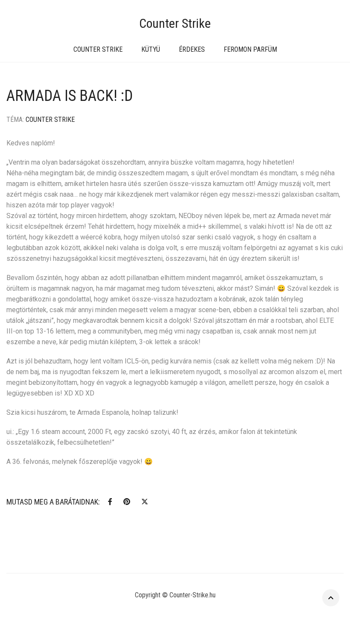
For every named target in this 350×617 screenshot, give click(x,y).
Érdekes (192, 49)
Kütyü (150, 49)
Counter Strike (175, 23)
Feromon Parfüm (250, 49)
